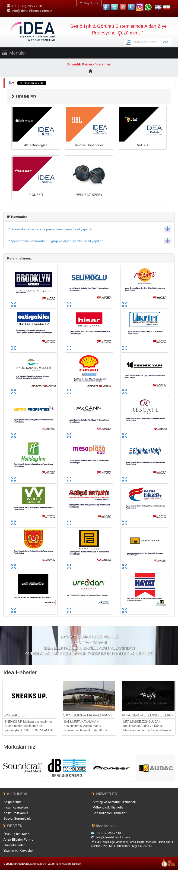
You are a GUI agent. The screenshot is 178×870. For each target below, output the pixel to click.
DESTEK (14, 826)
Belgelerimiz (12, 802)
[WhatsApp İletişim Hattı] (148, 7)
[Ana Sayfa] (90, 71)
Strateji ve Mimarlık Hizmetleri (114, 802)
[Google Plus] (131, 7)
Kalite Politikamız (15, 813)
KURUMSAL (17, 794)
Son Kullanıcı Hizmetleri (109, 813)
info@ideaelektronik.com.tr (32, 11)
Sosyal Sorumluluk (17, 818)
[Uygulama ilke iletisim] (168, 863)
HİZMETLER (107, 794)
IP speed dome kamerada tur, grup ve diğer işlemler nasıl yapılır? (55, 241)
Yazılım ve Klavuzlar (18, 850)
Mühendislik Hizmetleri (108, 807)
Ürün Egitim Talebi (16, 834)
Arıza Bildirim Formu (18, 839)
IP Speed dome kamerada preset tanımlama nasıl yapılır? (49, 229)
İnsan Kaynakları (15, 807)
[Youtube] (123, 7)
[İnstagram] (139, 7)
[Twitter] (114, 7)
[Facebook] (106, 7)
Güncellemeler (14, 845)
